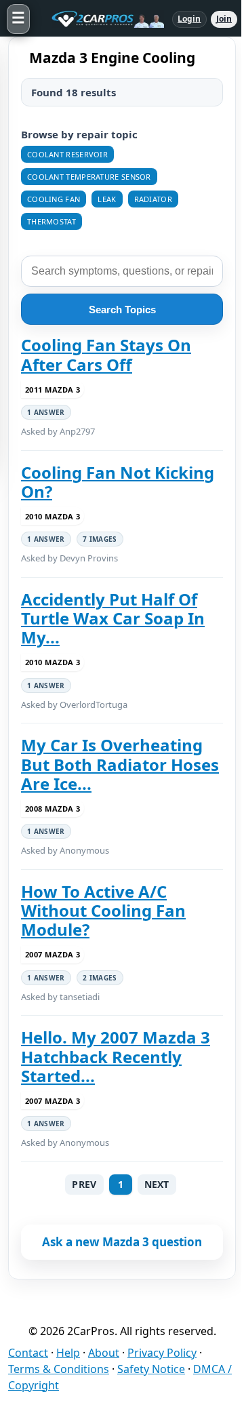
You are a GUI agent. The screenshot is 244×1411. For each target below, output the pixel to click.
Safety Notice (151, 1369)
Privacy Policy (162, 1352)
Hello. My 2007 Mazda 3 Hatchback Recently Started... (115, 1057)
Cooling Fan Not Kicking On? (117, 482)
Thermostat (51, 221)
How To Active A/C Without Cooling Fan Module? (103, 911)
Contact (28, 1352)
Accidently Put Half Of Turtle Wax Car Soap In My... (113, 619)
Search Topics (122, 309)
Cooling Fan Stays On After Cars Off (106, 355)
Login (189, 18)
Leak (107, 199)
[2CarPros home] (101, 19)
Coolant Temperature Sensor (89, 177)
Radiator (153, 199)
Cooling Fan (53, 199)
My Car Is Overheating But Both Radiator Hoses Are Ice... (120, 764)
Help (68, 1352)
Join (224, 18)
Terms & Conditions (58, 1369)
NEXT (156, 1184)
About (103, 1352)
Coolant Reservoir (67, 154)
